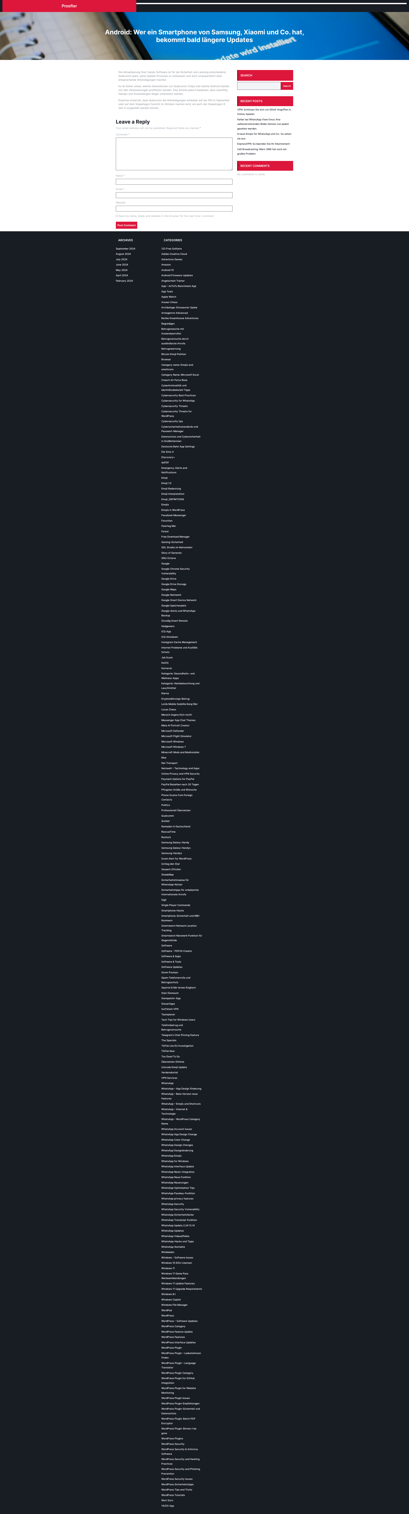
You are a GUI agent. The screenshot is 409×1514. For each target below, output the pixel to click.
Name (120, 175)
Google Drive (168, 578)
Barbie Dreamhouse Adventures (179, 318)
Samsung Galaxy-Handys (176, 847)
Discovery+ (168, 457)
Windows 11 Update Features (178, 1283)
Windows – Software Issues (177, 1257)
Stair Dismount (170, 993)
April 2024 (122, 275)
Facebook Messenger (173, 515)
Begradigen (168, 323)
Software (166, 945)
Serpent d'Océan (171, 869)
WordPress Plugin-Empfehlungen (180, 1403)
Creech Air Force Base (174, 380)
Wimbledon (167, 1252)
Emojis (165, 504)
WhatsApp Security (172, 1204)
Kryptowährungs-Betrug (175, 698)
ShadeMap (167, 874)
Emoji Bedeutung (171, 488)
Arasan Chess (169, 302)
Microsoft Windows (172, 741)
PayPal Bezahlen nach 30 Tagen (180, 784)
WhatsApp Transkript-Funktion (179, 1219)
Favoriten (167, 520)
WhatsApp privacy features (177, 1198)
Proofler (69, 6)
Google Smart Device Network (178, 600)
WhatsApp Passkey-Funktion (178, 1193)
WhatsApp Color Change (175, 1139)
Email (120, 189)
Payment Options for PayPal (177, 778)
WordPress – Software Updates (179, 1321)
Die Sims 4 (167, 451)
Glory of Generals (171, 552)
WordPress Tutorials (173, 1495)
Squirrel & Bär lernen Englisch (178, 987)
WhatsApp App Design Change (179, 1134)
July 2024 (121, 259)
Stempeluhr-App (171, 998)
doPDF (165, 462)
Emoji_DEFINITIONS (172, 499)
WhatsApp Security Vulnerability (180, 1209)
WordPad (166, 1310)
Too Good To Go (170, 1056)
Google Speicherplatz (173, 605)
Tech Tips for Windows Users (178, 1019)
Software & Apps (171, 956)
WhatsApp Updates (172, 1230)
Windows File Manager (174, 1304)
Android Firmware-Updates (177, 275)
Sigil (163, 899)
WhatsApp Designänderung (177, 1150)
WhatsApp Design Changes (177, 1145)
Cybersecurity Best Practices (178, 395)
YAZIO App (167, 1505)
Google (165, 563)
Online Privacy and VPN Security (180, 773)
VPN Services (169, 1077)
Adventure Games (171, 259)
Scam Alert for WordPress (176, 858)
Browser (166, 359)
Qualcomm (167, 815)
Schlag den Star (170, 863)
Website (120, 202)
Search (246, 75)
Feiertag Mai (168, 525)
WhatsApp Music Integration (177, 1171)
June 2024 (122, 264)
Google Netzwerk (171, 594)
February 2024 (124, 280)
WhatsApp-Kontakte (173, 1246)
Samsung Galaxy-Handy (175, 842)
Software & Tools (171, 961)
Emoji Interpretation (172, 493)
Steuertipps (168, 1003)
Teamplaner (168, 1014)
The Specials (168, 1040)
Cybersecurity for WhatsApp (178, 400)
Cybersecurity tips (172, 421)
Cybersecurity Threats (174, 406)
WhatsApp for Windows (175, 1161)
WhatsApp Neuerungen (174, 1182)
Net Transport (169, 763)
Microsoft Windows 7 (173, 746)
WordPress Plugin (171, 1347)
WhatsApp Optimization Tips (178, 1187)
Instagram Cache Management (179, 642)
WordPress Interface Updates (178, 1342)
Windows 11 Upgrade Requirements (181, 1288)
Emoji (164, 477)
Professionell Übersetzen (176, 810)
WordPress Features (173, 1336)
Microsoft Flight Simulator (176, 736)
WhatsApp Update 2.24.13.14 (178, 1225)
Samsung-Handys (171, 853)
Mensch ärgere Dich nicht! (176, 714)
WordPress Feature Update (177, 1331)
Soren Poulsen (169, 972)
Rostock (166, 837)
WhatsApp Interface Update (177, 1166)
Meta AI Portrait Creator (175, 725)
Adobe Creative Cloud (174, 253)
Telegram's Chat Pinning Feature (180, 1035)
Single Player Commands (175, 905)
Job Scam (167, 657)
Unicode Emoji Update (174, 1067)
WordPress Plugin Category (177, 1372)
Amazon (166, 264)
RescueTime (168, 831)
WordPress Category (173, 1326)
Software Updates (171, 966)
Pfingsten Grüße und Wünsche (179, 789)
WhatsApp (167, 1083)
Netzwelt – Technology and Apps (180, 768)
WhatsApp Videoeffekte (175, 1236)
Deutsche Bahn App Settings (178, 446)
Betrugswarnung (171, 348)
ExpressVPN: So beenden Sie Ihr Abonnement (263, 143)
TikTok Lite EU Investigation (177, 1045)
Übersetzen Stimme (172, 1061)
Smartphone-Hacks (172, 910)
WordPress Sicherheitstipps (177, 1484)
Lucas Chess (168, 709)
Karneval (166, 668)
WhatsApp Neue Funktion (176, 1177)
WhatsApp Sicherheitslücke (177, 1214)
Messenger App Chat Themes (178, 720)
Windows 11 (168, 1268)
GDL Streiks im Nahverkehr (177, 547)
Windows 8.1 (168, 1294)
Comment (123, 134)
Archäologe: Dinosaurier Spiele (179, 307)
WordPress (167, 1315)
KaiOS (165, 662)
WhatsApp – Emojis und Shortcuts (181, 1103)
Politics (165, 805)
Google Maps (168, 589)
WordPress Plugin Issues (175, 1398)
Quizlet (165, 821)
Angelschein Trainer (173, 280)
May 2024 (121, 270)
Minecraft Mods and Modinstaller (180, 752)
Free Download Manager (175, 536)
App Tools (167, 291)
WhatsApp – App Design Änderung (181, 1088)
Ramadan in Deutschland (175, 826)
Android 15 (167, 270)
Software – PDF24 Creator (176, 950)
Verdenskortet (169, 1072)
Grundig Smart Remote (174, 620)
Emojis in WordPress (173, 509)
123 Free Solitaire (171, 248)
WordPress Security (173, 1443)
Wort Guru (167, 1500)
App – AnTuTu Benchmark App (178, 286)
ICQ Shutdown (169, 636)
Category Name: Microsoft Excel (180, 374)
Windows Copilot (171, 1299)
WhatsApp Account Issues (176, 1129)
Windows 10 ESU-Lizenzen (176, 1262)
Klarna (165, 693)
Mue (163, 757)
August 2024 (123, 253)
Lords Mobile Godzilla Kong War (179, 704)
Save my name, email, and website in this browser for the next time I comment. (166, 216)
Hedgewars (167, 626)
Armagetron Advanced (174, 312)
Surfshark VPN (169, 1009)
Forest (165, 531)
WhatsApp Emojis (171, 1155)
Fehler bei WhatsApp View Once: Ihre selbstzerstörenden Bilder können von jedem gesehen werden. (263, 124)
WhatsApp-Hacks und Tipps (177, 1241)
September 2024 (125, 248)
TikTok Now (168, 1051)
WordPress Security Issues (177, 1478)
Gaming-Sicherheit (172, 542)
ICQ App (166, 631)
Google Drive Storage (173, 584)
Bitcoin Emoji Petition (173, 354)
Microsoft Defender (172, 730)
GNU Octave (168, 558)
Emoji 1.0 (166, 483)
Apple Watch (168, 296)
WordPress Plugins (172, 1438)
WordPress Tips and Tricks (176, 1489)
